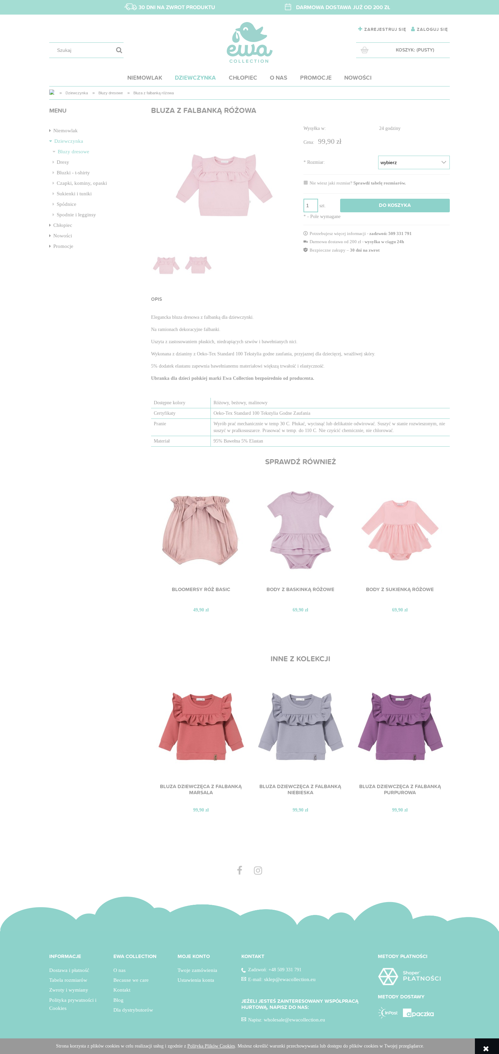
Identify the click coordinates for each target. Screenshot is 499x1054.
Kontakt (121, 990)
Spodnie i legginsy (76, 214)
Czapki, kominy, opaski (82, 183)
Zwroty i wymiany (68, 990)
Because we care (131, 980)
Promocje (63, 246)
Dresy (63, 162)
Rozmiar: (314, 162)
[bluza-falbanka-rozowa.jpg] (166, 265)
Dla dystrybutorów (133, 1010)
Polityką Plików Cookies (211, 1046)
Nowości (62, 235)
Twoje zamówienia (197, 970)
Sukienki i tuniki (74, 193)
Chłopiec (62, 225)
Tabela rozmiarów (68, 980)
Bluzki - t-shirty (73, 172)
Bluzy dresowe (73, 151)
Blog (118, 1000)
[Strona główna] (250, 42)
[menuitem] (145, 77)
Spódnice (66, 204)
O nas (119, 970)
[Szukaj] (119, 50)
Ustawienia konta (196, 980)
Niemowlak (65, 130)
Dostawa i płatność (69, 970)
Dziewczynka (68, 141)
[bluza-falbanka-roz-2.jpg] (198, 265)
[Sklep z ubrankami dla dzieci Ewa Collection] (52, 92)
